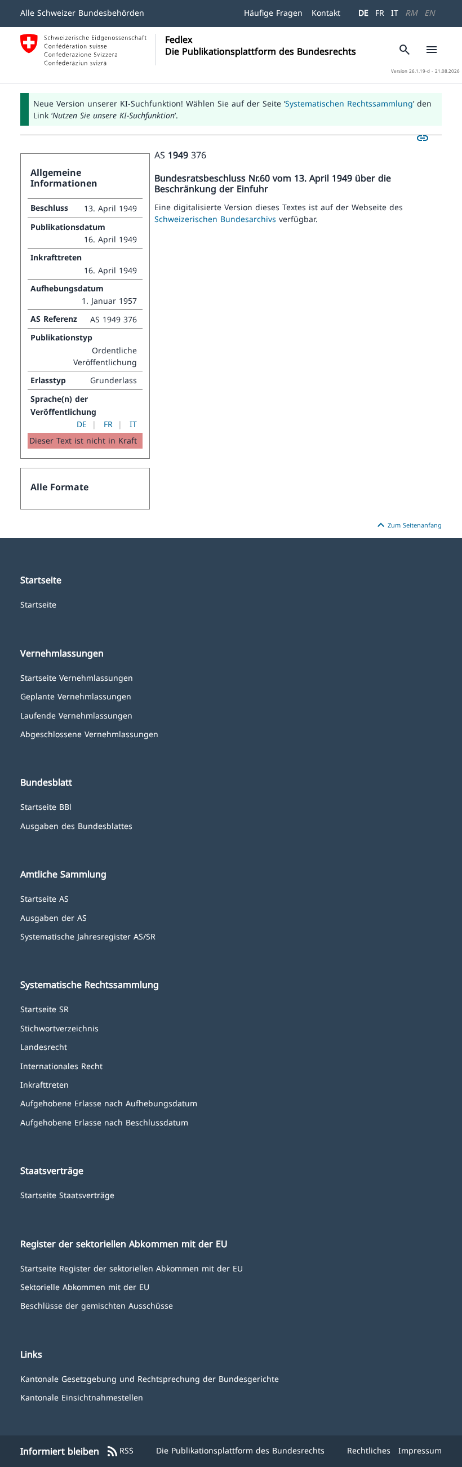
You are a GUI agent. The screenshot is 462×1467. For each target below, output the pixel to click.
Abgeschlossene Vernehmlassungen (89, 733)
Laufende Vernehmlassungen (76, 715)
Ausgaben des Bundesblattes (76, 825)
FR (379, 12)
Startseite (38, 604)
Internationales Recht (61, 1065)
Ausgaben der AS (53, 917)
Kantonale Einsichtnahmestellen (81, 1397)
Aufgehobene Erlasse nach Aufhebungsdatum (108, 1102)
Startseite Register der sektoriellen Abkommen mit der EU (131, 1268)
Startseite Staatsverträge (67, 1194)
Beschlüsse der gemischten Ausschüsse (96, 1305)
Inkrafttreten (44, 1084)
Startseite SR (44, 1008)
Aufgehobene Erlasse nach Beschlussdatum (104, 1122)
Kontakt (326, 12)
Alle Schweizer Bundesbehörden (82, 12)
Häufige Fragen (273, 12)
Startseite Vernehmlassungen (76, 677)
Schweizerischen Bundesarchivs (216, 219)
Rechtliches (368, 1450)
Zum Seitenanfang (408, 525)
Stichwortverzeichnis (59, 1027)
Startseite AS (44, 898)
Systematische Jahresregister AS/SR (88, 936)
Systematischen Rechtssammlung (349, 103)
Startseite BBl (46, 806)
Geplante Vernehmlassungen (75, 696)
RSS (120, 1451)
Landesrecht (43, 1046)
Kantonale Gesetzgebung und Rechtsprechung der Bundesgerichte (149, 1378)
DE (363, 12)
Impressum (420, 1450)
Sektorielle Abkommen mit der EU (84, 1286)
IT (394, 12)
